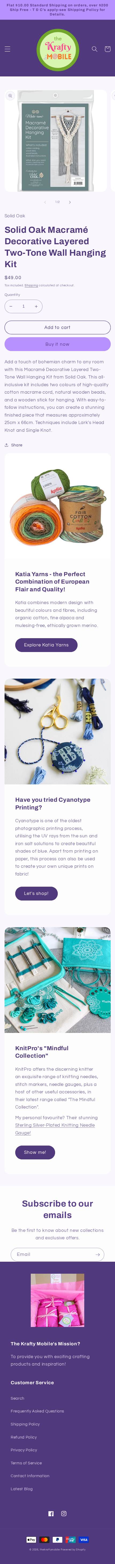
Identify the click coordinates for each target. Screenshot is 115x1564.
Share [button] (16, 445)
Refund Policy (24, 1437)
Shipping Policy (25, 1424)
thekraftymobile (50, 1549)
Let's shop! (36, 893)
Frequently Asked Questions (37, 1411)
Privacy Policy (24, 1450)
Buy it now (57, 344)
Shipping (31, 285)
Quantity (12, 295)
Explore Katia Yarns (46, 645)
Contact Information (30, 1476)
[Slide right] (70, 202)
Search (17, 1398)
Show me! (35, 1152)
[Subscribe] (97, 1255)
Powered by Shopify (73, 1549)
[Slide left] (45, 202)
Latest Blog (22, 1489)
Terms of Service (26, 1463)
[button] (7, 49)
